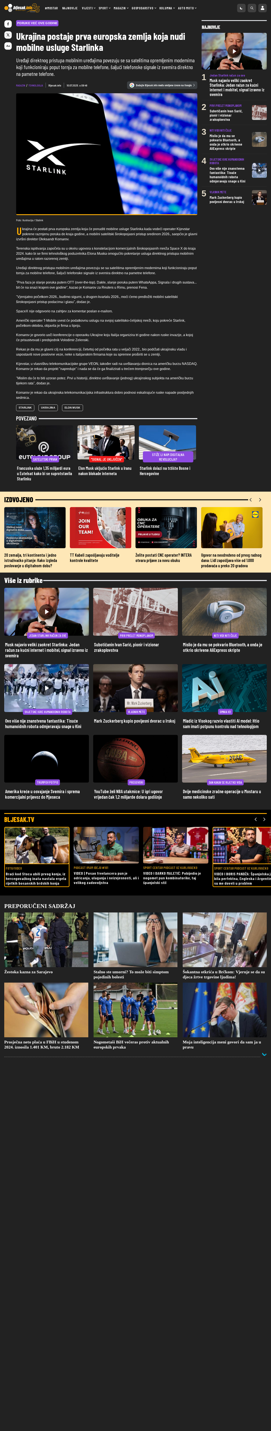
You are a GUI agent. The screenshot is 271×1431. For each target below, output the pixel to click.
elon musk (72, 407)
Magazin (120, 8)
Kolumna (165, 8)
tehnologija (35, 85)
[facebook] (8, 24)
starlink (25, 407)
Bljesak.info (54, 85)
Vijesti (87, 8)
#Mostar (51, 8)
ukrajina (48, 407)
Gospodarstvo (142, 8)
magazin (20, 85)
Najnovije (70, 8)
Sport (103, 8)
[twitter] (8, 35)
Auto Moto (186, 8)
